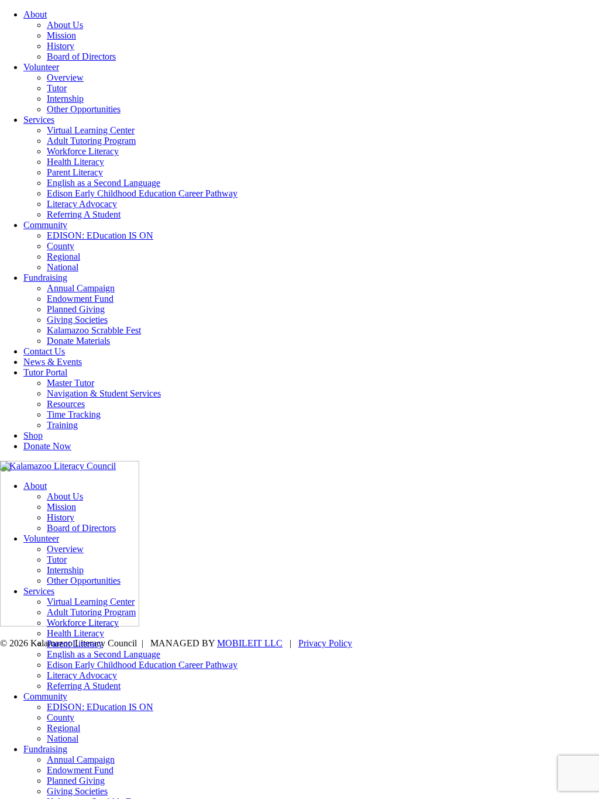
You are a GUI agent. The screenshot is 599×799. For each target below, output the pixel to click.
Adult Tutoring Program (91, 141)
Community (45, 225)
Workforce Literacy (83, 151)
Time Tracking (74, 414)
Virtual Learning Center (91, 130)
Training (62, 425)
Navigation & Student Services (104, 393)
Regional (63, 256)
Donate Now (47, 446)
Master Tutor (70, 383)
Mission (61, 35)
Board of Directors (81, 56)
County (60, 246)
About (35, 14)
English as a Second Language (103, 183)
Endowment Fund (80, 299)
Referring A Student (84, 214)
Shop (33, 435)
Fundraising (45, 278)
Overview (65, 77)
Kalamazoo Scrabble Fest (94, 330)
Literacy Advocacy (82, 204)
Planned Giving (76, 309)
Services (38, 120)
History (60, 46)
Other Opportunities (84, 109)
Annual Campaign (81, 288)
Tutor (57, 88)
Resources (66, 404)
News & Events (52, 362)
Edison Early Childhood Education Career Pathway (142, 193)
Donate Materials (78, 341)
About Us (65, 25)
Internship (65, 99)
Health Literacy (75, 162)
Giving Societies (77, 320)
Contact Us (44, 351)
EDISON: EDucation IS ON (100, 235)
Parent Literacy (75, 172)
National (62, 267)
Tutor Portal (45, 372)
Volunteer (41, 67)
